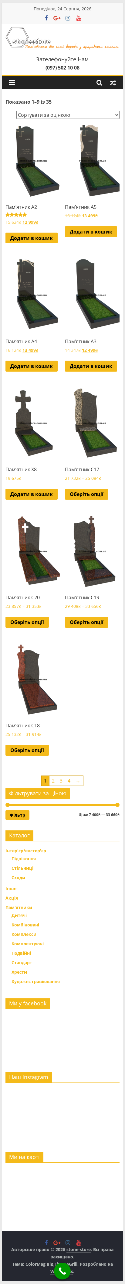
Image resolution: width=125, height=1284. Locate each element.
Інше (10, 888)
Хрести (19, 972)
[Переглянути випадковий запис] (113, 82)
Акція (11, 898)
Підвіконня (24, 858)
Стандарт (22, 962)
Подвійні (21, 953)
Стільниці (22, 868)
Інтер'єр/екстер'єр (25, 851)
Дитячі (19, 915)
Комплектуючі (28, 944)
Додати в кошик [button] (31, 238)
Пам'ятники (18, 907)
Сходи (18, 877)
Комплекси (24, 934)
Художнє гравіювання (36, 981)
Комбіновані (25, 925)
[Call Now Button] (62, 1271)
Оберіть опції (86, 494)
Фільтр (17, 815)
